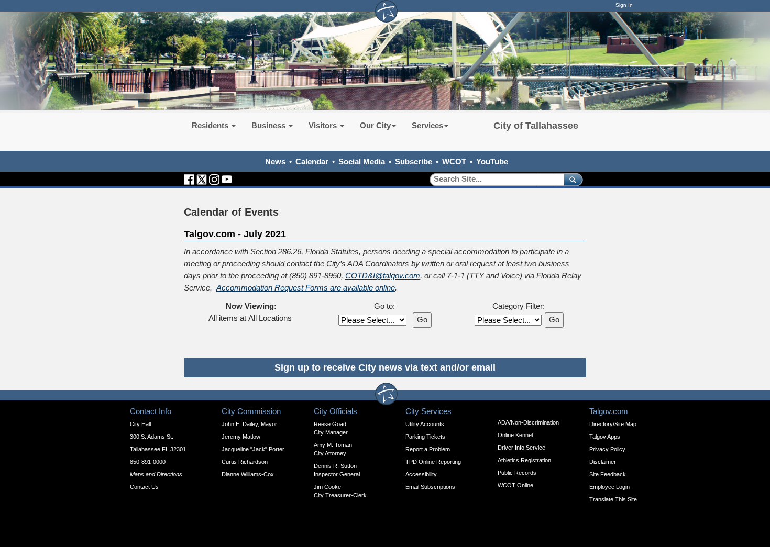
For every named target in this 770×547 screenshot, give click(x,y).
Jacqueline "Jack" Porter (253, 449)
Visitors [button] (324, 125)
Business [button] (269, 125)
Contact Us (144, 487)
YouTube (492, 161)
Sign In (624, 5)
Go (422, 319)
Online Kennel (515, 435)
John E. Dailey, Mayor (249, 424)
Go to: (384, 306)
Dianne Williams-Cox (248, 474)
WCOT (454, 161)
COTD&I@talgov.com (382, 275)
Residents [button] (211, 125)
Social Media (361, 161)
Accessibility (421, 474)
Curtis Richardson (245, 462)
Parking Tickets (425, 436)
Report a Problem (427, 449)
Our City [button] (375, 125)
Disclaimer (602, 462)
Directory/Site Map (612, 424)
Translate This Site (613, 499)
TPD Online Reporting (433, 462)
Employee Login (609, 487)
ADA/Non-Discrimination (528, 422)
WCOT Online (515, 485)
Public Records (517, 473)
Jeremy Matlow (241, 436)
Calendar (311, 161)
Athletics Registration (524, 460)
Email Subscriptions (430, 487)
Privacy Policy (607, 449)
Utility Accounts (424, 424)
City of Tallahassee (535, 125)
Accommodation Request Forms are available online (305, 287)
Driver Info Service (521, 447)
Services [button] (427, 125)
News (275, 161)
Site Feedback (607, 474)
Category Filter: (518, 306)
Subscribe (413, 161)
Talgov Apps (604, 436)
